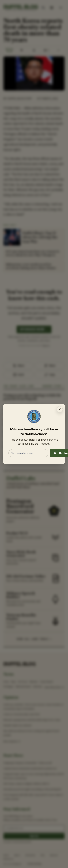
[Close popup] (60, 409)
